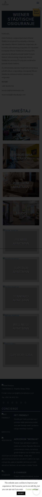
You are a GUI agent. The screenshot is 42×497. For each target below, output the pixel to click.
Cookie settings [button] (32, 489)
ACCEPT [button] (21, 493)
